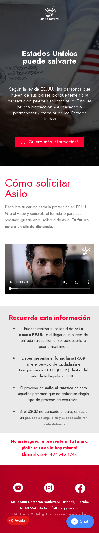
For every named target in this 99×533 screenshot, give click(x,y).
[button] (49, 142)
